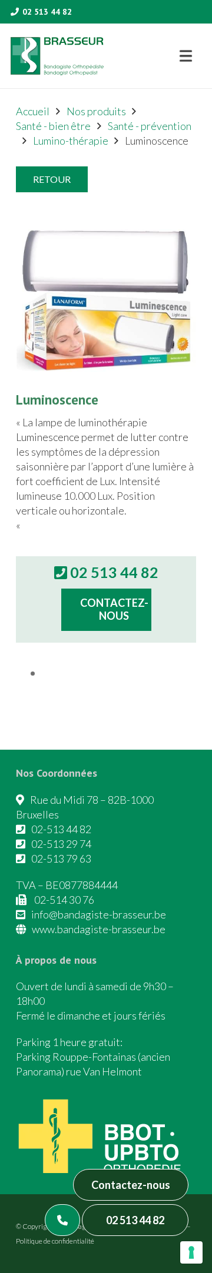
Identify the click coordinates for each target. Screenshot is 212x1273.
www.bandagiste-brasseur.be (98, 929)
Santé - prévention (149, 125)
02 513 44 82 (135, 1220)
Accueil (32, 111)
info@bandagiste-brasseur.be (98, 914)
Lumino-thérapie (70, 140)
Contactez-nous (130, 1184)
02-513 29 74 (61, 843)
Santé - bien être (53, 125)
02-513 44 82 (61, 829)
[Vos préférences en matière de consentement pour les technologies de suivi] (191, 1252)
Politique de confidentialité (55, 1241)
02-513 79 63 (61, 858)
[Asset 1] (57, 56)
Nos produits (96, 111)
